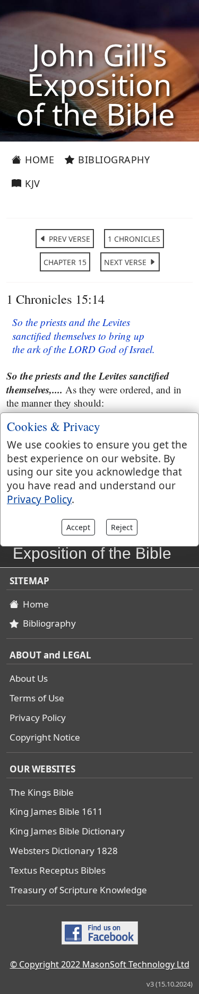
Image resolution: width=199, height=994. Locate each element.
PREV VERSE (68, 239)
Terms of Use (37, 698)
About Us (29, 678)
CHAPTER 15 (65, 262)
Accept (78, 527)
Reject (122, 527)
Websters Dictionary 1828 (64, 851)
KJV (31, 183)
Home (38, 159)
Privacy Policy (38, 717)
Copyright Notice (45, 737)
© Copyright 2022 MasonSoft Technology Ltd (99, 964)
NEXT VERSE (126, 262)
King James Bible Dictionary (67, 831)
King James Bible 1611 (56, 811)
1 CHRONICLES (134, 239)
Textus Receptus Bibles (58, 870)
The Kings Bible (42, 792)
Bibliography (112, 159)
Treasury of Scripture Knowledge (78, 890)
